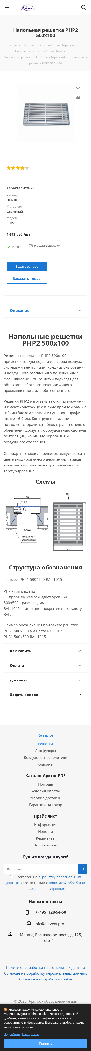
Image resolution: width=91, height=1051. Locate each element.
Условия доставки (46, 797)
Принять (45, 1043)
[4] (22, 168)
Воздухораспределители (45, 757)
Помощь (45, 784)
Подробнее (12, 1034)
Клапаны (45, 764)
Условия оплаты (45, 791)
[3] (18, 168)
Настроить (30, 1034)
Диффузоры (45, 750)
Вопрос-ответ (46, 845)
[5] (27, 168)
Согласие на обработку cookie (45, 979)
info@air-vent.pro (49, 923)
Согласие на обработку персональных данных (45, 973)
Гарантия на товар (45, 804)
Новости (45, 831)
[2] (13, 168)
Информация (45, 824)
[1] (9, 168)
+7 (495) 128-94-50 (49, 912)
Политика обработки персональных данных (45, 967)
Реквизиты (45, 838)
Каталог (45, 735)
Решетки (45, 743)
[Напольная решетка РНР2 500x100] (45, 114)
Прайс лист (45, 816)
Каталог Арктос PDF (45, 775)
